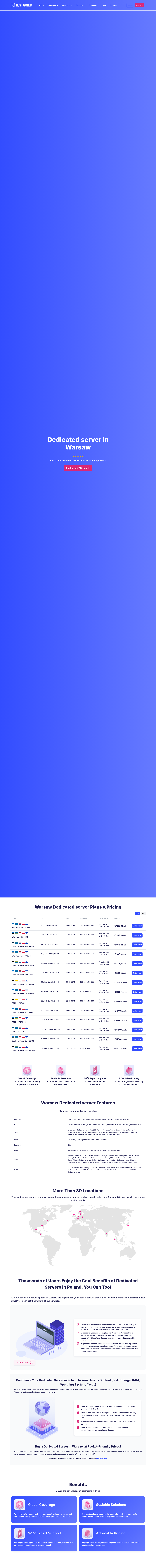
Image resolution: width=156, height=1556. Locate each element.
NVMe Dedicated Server (124, 1130)
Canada (70, 1119)
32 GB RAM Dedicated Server (99, 1168)
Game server (82, 1134)
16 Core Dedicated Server (100, 1158)
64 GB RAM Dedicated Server (121, 1168)
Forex (75, 1134)
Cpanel (97, 1140)
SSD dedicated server (113, 1134)
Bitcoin (70, 1145)
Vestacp (104, 1140)
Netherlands (124, 1119)
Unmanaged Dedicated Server (78, 1130)
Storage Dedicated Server (106, 1130)
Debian (83, 1125)
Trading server (93, 1134)
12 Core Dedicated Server (82, 1160)
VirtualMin (71, 1140)
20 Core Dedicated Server (96, 1156)
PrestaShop (112, 1150)
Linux (89, 1125)
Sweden (94, 1119)
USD (143, 913)
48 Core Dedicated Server (128, 1162)
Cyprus (116, 1119)
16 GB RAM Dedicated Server (78, 1168)
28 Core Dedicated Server (120, 1160)
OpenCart (103, 1150)
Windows (77, 1125)
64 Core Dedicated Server (109, 1162)
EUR (137, 913)
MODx (91, 1150)
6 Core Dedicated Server (114, 1156)
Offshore (102, 1134)
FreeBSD (93, 1130)
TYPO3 (119, 1150)
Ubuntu (70, 1125)
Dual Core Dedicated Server (90, 1132)
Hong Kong (78, 1119)
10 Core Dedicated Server (119, 1158)
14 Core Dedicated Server (101, 1160)
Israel (99, 1119)
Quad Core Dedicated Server (111, 1132)
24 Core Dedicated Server (77, 1156)
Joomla (97, 1150)
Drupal (79, 1150)
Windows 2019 (135, 1125)
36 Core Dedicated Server (90, 1162)
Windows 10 (102, 1125)
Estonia (104, 1119)
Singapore (86, 1119)
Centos (94, 1125)
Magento (85, 1150)
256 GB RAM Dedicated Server (92, 1170)
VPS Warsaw (101, 1458)
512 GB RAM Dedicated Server (114, 1170)
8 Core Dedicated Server (82, 1158)
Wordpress (72, 1150)
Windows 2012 (124, 1125)
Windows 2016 (112, 1125)
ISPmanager (80, 1140)
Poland (110, 1119)
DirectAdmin (89, 1140)
